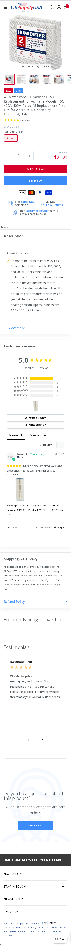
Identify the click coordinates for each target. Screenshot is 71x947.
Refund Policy (14, 601)
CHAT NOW (35, 825)
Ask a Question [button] (37, 424)
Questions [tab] (36, 435)
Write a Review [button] (37, 417)
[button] (56, 527)
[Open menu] (5, 7)
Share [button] (14, 527)
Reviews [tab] (13, 435)
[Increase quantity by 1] (29, 155)
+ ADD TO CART (35, 169)
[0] (65, 7)
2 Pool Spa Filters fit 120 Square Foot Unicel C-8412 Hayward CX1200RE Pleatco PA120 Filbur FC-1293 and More (35, 510)
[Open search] (52, 7)
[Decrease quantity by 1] (8, 155)
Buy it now (35, 180)
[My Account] (59, 7)
